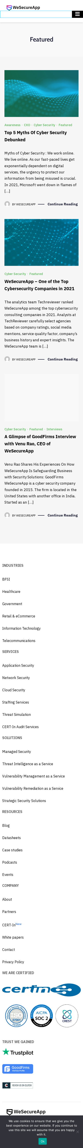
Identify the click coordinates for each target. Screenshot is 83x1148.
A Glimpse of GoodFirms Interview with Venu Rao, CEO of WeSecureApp (40, 443)
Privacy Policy (13, 962)
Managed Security (16, 751)
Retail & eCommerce (18, 616)
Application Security (18, 665)
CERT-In (11, 925)
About (7, 899)
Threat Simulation (16, 714)
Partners (9, 911)
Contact (8, 949)
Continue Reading (63, 204)
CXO (27, 125)
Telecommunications (18, 640)
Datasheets (11, 837)
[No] (77, 1131)
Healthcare (11, 591)
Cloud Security (13, 690)
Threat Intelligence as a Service (27, 764)
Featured (65, 125)
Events (7, 874)
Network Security (16, 677)
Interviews (54, 429)
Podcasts (9, 862)
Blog (6, 825)
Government (12, 604)
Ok (43, 1141)
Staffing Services (15, 702)
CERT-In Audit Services (20, 727)
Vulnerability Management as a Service (33, 776)
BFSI (6, 579)
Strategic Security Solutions (24, 800)
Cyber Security (44, 125)
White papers (13, 937)
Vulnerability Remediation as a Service (32, 788)
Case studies (12, 850)
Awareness (12, 125)
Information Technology (21, 628)
